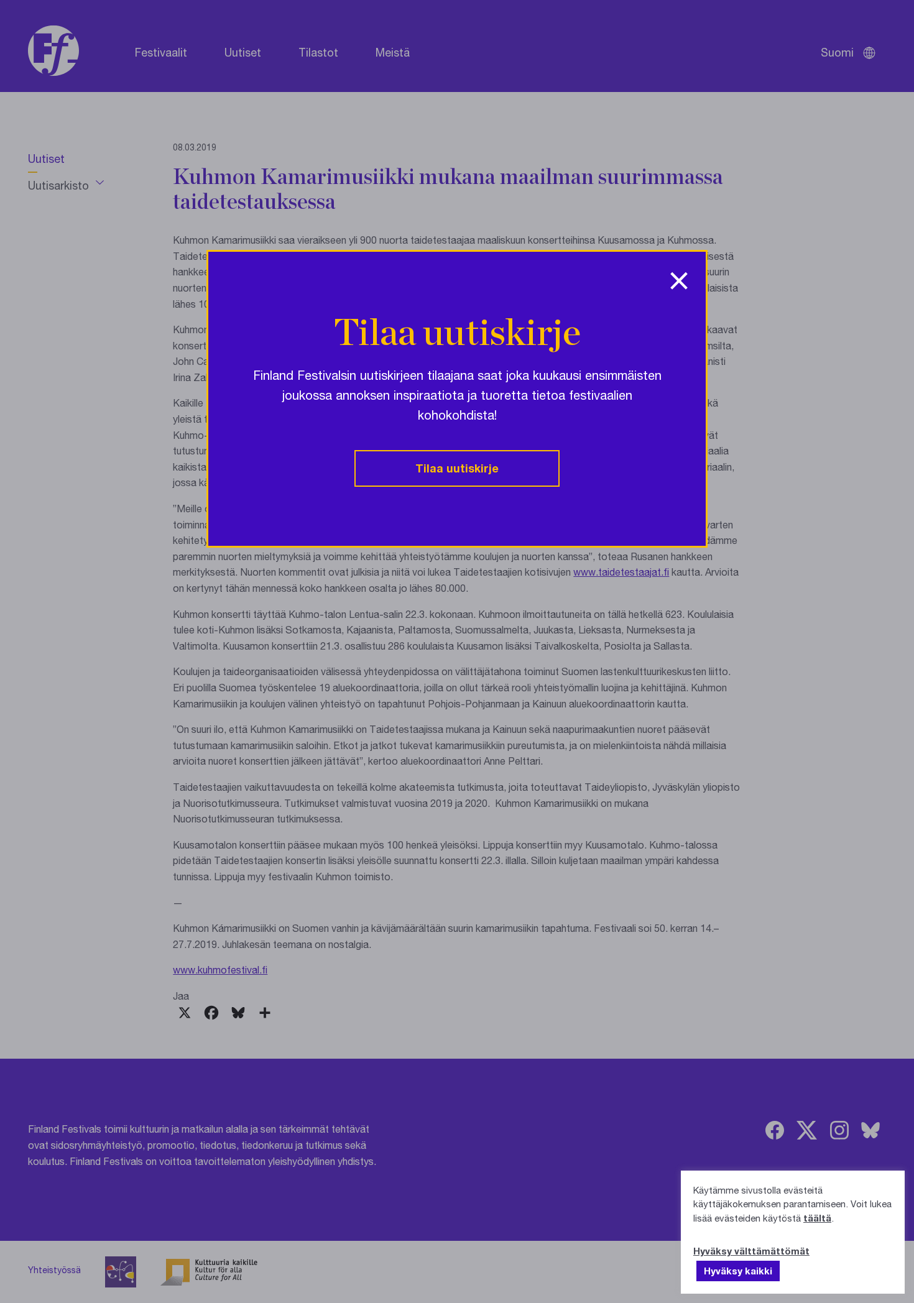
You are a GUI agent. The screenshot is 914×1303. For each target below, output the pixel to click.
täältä (817, 1217)
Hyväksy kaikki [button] (738, 1270)
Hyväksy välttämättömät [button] (751, 1250)
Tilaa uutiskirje (457, 468)
